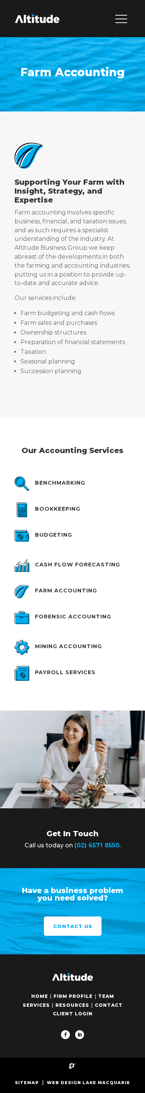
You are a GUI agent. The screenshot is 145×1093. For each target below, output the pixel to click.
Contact (109, 1005)
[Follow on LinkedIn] (79, 1034)
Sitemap (27, 1082)
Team (106, 996)
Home (39, 996)
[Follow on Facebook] (65, 1034)
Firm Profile (73, 996)
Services (36, 1005)
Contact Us (72, 926)
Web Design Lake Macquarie (88, 1082)
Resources (72, 1005)
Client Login (73, 1013)
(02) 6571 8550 (96, 845)
